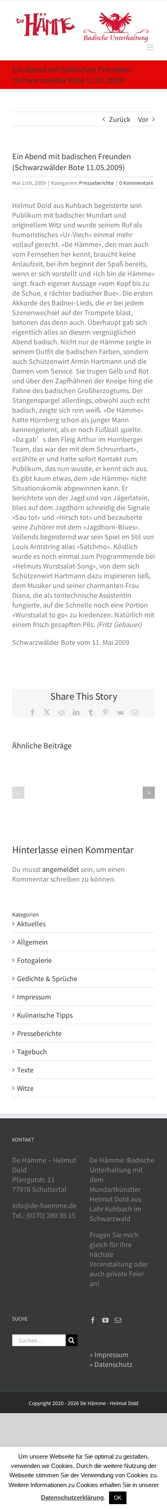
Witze (25, 1088)
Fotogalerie (34, 960)
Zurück (120, 119)
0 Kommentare (136, 182)
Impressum (34, 996)
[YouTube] (105, 1320)
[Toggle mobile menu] (150, 47)
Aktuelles (31, 923)
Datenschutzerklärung (72, 1497)
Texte (25, 1069)
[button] (18, 793)
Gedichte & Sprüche (47, 978)
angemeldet (60, 869)
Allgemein (32, 942)
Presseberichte (96, 182)
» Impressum (109, 1354)
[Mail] (118, 1320)
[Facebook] (93, 1320)
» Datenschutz (111, 1364)
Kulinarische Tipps (45, 1015)
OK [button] (118, 1498)
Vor (143, 119)
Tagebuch (32, 1051)
